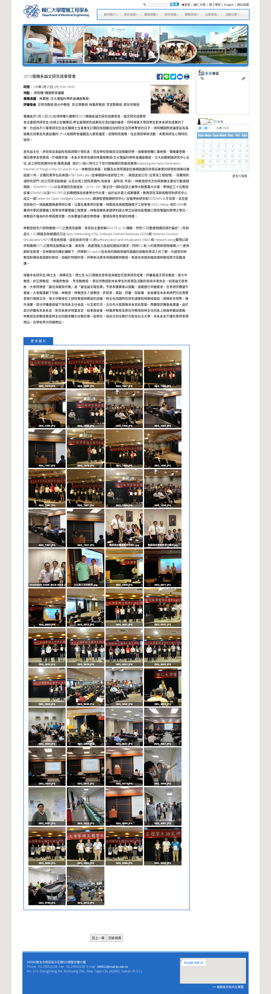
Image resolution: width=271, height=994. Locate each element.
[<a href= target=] (222, 95)
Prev (29, 45)
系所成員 (130, 14)
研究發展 (170, 14)
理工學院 (215, 4)
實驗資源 (191, 14)
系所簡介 (110, 14)
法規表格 (211, 14)
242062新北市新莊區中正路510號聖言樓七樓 (56, 962)
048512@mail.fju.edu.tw (112, 966)
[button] (202, 95)
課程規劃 (150, 14)
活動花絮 (231, 14)
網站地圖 (243, 4)
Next (242, 45)
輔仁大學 (200, 4)
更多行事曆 (239, 176)
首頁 (187, 4)
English (229, 4)
